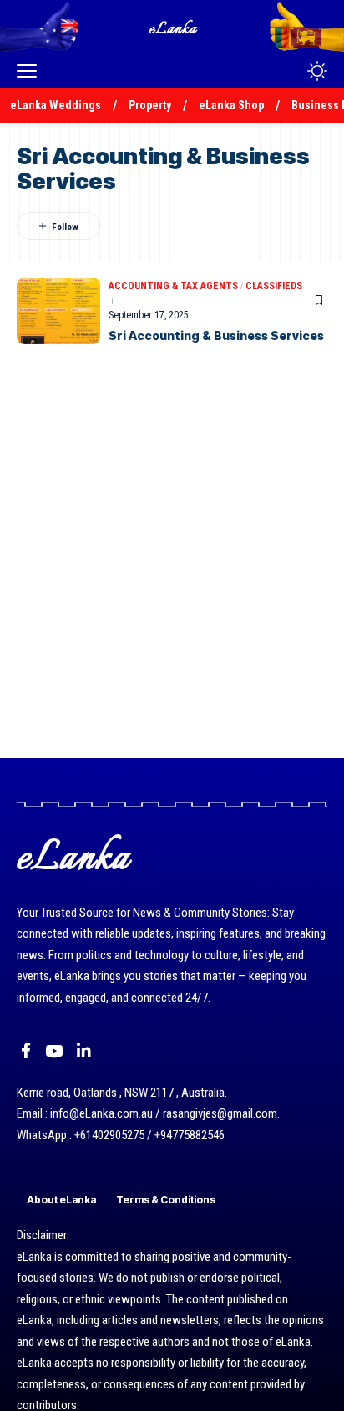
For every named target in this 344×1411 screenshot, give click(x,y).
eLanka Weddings (55, 105)
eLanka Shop (231, 105)
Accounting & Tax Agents (173, 286)
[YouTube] (54, 1051)
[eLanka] (173, 26)
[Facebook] (26, 1051)
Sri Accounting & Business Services (216, 335)
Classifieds (273, 286)
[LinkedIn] (84, 1051)
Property (150, 105)
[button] (31, 70)
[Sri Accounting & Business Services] (58, 311)
